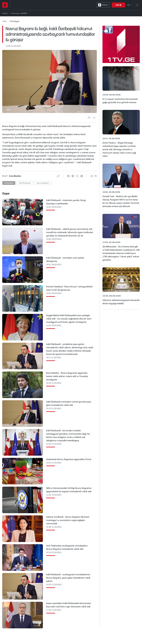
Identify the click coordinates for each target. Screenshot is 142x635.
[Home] (5, 5)
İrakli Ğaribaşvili (25, 183)
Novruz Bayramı (43, 183)
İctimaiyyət (9, 183)
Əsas (4, 21)
